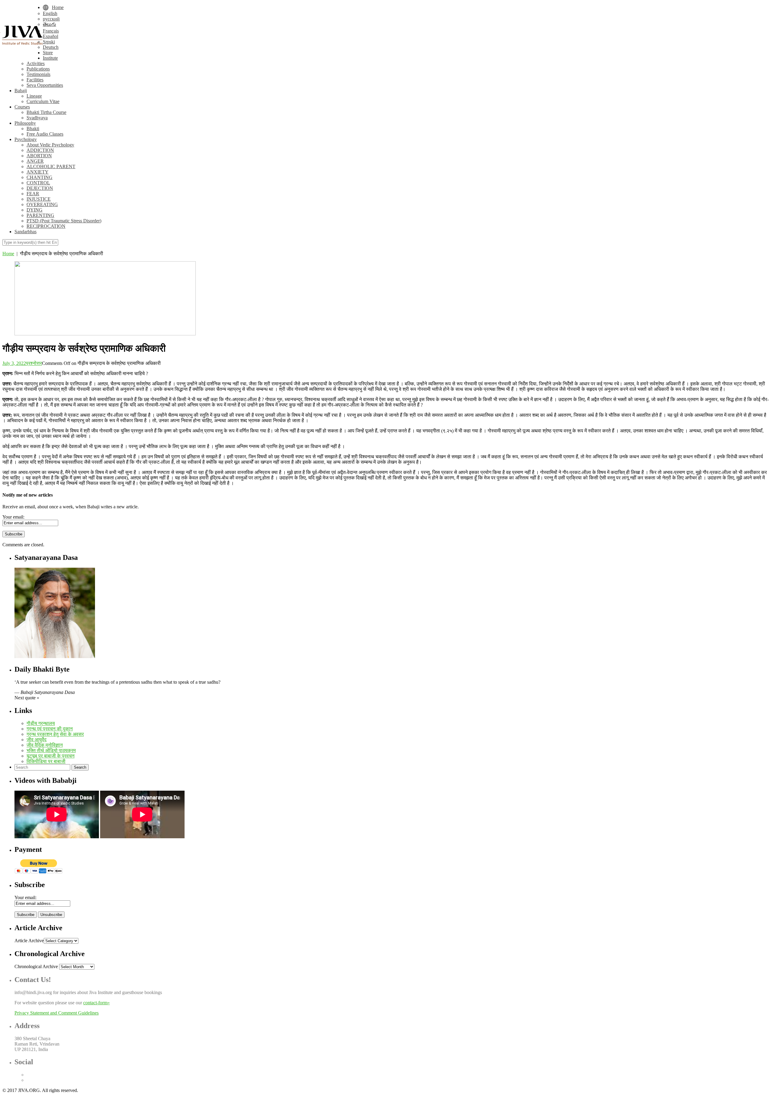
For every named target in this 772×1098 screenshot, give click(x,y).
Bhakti (33, 128)
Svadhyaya (37, 117)
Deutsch (51, 47)
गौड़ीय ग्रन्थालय (41, 723)
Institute (50, 58)
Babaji (20, 90)
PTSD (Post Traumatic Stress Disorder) (64, 220)
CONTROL (38, 182)
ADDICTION (40, 150)
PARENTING (40, 215)
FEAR (33, 193)
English (50, 13)
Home (8, 253)
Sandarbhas (25, 231)
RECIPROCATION (46, 226)
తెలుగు (49, 24)
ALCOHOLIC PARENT (51, 166)
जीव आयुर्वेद (36, 739)
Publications (38, 68)
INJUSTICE (39, 199)
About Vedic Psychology (50, 144)
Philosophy (25, 123)
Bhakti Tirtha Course (46, 112)
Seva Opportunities (45, 85)
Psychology (25, 139)
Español (50, 36)
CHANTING (39, 177)
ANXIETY (38, 171)
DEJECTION (40, 188)
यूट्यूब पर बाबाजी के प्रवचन (50, 755)
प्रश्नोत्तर (34, 363)
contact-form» (96, 1002)
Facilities (35, 79)
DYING (35, 209)
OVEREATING (42, 204)
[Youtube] (28, 1080)
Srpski (49, 41)
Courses (22, 106)
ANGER (35, 161)
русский (51, 18)
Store (48, 52)
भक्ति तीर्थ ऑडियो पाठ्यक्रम (51, 750)
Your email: (13, 516)
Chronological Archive (36, 966)
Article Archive (29, 940)
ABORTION (39, 155)
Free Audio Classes (45, 133)
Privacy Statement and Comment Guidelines (56, 1012)
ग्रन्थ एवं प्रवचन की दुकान (50, 728)
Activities (36, 63)
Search (80, 767)
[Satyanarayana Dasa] (54, 656)
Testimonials (38, 74)
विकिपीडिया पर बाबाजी (46, 761)
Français (51, 30)
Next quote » (26, 697)
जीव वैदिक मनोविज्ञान (45, 745)
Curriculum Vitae (43, 101)
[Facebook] (28, 1074)
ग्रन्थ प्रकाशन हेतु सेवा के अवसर (55, 734)
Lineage (34, 96)
